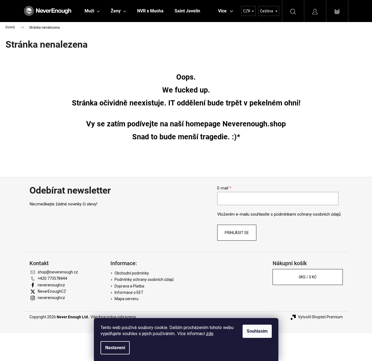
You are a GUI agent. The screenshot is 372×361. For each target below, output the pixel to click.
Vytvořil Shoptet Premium (320, 317)
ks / (308, 277)
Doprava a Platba (129, 286)
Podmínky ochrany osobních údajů (144, 279)
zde (209, 333)
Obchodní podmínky (132, 273)
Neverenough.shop (254, 124)
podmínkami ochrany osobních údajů (307, 214)
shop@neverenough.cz (58, 272)
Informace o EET (129, 292)
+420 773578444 (52, 278)
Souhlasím (257, 331)
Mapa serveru (127, 299)
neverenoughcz (51, 285)
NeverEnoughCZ (52, 291)
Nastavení (115, 347)
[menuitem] (92, 11)
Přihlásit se (237, 232)
